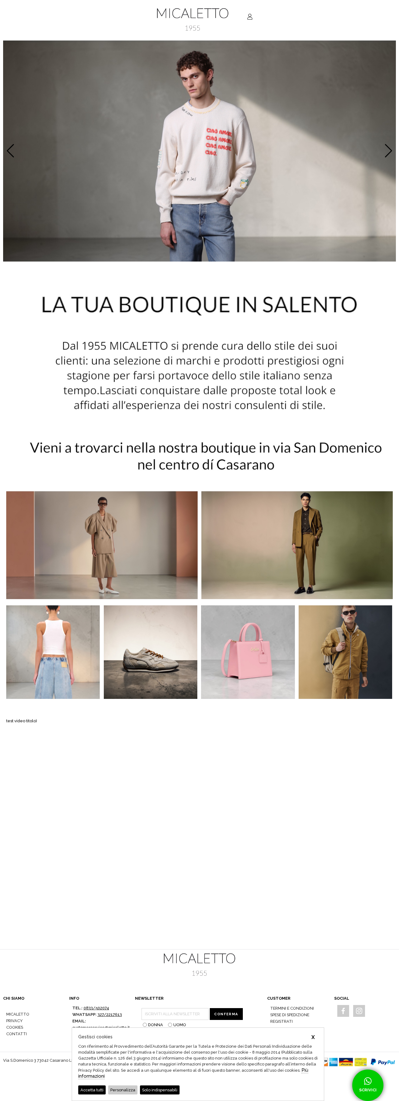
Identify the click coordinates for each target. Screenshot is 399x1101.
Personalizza (122, 1090)
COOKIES (14, 1027)
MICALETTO (17, 1014)
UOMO (179, 1024)
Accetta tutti (91, 1090)
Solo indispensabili (159, 1090)
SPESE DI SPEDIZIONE (289, 1014)
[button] (388, 151)
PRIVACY (14, 1020)
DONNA (155, 1024)
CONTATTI (16, 1033)
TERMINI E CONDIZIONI (292, 1008)
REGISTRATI (281, 1021)
